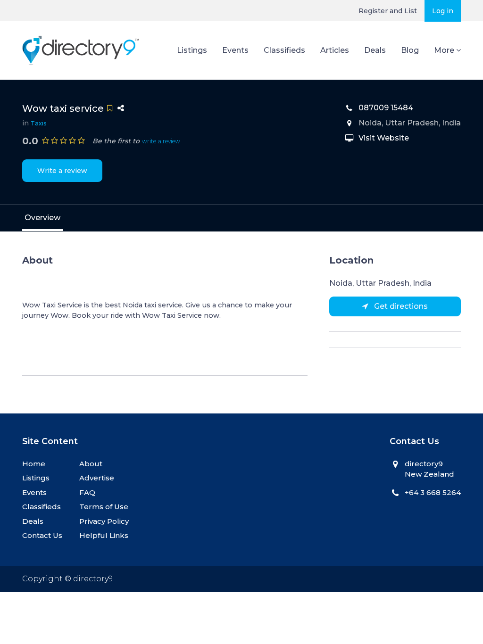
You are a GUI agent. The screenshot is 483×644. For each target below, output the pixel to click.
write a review (161, 141)
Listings (192, 50)
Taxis (39, 123)
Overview (42, 217)
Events (235, 50)
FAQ (87, 492)
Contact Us (42, 535)
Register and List (387, 11)
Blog (410, 50)
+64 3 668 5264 (433, 492)
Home (33, 463)
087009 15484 (385, 107)
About (90, 463)
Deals (375, 50)
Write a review (62, 170)
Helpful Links (103, 535)
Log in (442, 11)
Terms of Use (103, 506)
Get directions (400, 306)
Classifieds (284, 50)
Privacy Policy (104, 521)
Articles (334, 50)
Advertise (96, 477)
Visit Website (383, 137)
